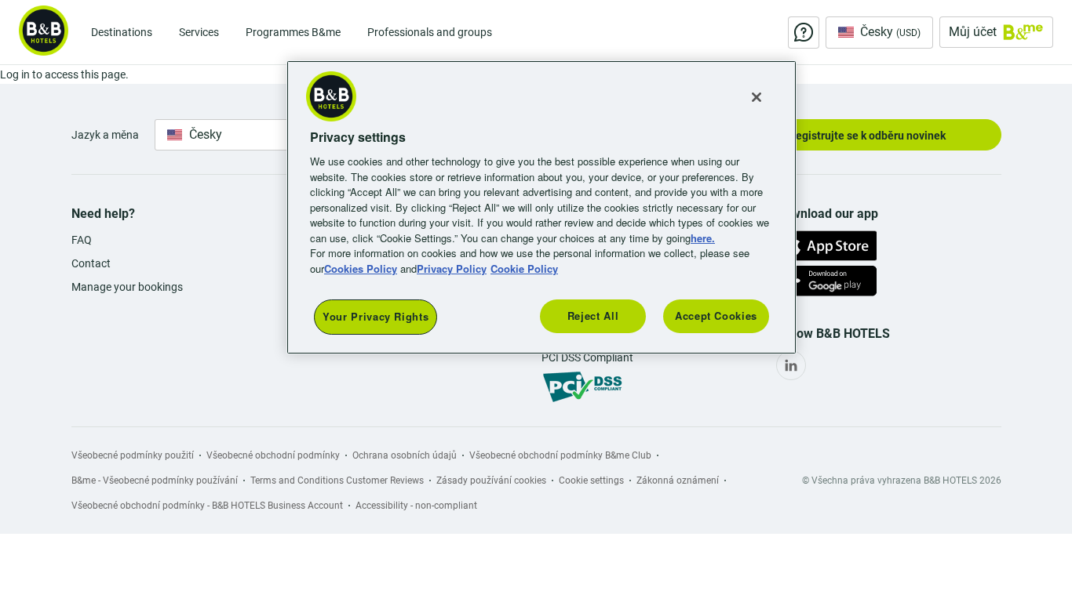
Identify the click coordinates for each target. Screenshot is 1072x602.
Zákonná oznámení (677, 480)
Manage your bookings (127, 287)
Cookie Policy (524, 268)
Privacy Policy (452, 268)
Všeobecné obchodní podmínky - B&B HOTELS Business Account (207, 505)
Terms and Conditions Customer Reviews (337, 480)
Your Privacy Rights (375, 316)
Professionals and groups (429, 32)
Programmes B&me (293, 32)
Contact (91, 263)
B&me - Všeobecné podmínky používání (154, 480)
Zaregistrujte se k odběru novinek (862, 135)
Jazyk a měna (105, 135)
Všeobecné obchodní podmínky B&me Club (560, 455)
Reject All (593, 315)
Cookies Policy (360, 268)
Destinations (121, 32)
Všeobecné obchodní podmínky (273, 455)
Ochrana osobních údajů (404, 455)
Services (199, 32)
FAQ (81, 240)
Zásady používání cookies (491, 480)
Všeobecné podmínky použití (132, 455)
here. (703, 237)
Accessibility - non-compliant (416, 505)
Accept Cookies (716, 315)
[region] (541, 207)
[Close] (756, 97)
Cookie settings (591, 480)
